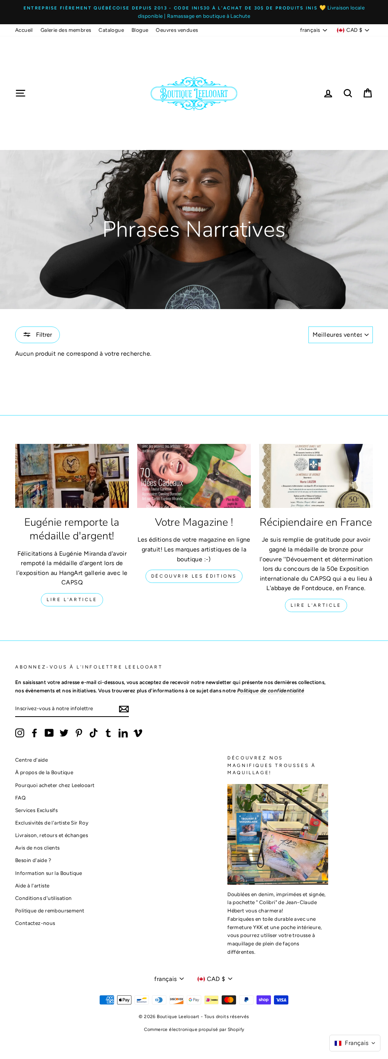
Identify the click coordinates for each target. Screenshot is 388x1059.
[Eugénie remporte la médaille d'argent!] (72, 476)
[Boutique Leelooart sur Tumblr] (108, 732)
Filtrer (43, 334)
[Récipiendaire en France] (316, 476)
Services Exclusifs (36, 810)
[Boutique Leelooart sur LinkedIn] (123, 732)
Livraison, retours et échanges (51, 835)
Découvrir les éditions (194, 576)
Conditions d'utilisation (43, 898)
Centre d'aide (31, 760)
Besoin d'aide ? (33, 860)
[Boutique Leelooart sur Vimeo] (137, 732)
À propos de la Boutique (44, 772)
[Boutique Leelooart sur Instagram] (19, 732)
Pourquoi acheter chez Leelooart (54, 785)
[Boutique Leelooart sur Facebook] (34, 732)
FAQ (20, 798)
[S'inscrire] (124, 709)
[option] (194, 12)
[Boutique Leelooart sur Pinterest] (78, 732)
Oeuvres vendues (177, 30)
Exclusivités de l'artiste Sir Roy (51, 823)
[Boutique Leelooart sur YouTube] (49, 732)
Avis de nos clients (37, 848)
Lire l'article (72, 599)
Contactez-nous (35, 923)
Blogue (139, 30)
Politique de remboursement (49, 910)
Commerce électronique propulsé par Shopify (194, 1029)
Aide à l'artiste (32, 885)
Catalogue (111, 30)
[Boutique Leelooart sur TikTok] (93, 732)
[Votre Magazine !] (194, 476)
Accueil (24, 30)
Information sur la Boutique (48, 873)
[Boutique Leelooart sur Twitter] (64, 732)
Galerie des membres (66, 30)
